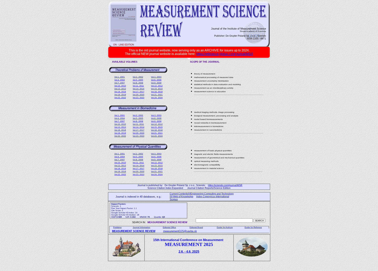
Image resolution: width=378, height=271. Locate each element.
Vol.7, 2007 (119, 83)
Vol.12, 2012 (157, 86)
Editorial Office (169, 227)
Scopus (174, 199)
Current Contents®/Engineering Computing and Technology (202, 193)
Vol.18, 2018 (157, 92)
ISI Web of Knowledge (181, 196)
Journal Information (141, 227)
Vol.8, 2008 (138, 83)
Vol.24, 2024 (157, 98)
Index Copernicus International (212, 196)
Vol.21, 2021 (157, 95)
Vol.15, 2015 (157, 89)
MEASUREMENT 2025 (189, 244)
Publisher (117, 227)
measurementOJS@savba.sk (180, 231)
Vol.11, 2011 (138, 86)
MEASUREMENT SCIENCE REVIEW (133, 231)
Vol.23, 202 (138, 98)
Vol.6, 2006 (156, 80)
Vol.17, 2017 (138, 92)
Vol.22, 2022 (120, 98)
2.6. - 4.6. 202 (189, 251)
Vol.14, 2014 (138, 89)
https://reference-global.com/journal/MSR (224, 54)
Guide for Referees (253, 227)
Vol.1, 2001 (119, 77)
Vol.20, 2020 (138, 95)
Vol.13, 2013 (120, 89)
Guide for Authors (225, 227)
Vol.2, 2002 (138, 77)
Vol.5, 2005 (138, 80)
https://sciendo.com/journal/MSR (225, 185)
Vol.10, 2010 (120, 86)
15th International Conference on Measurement (189, 240)
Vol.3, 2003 (156, 77)
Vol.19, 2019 (120, 95)
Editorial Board (196, 227)
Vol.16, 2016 (120, 92)
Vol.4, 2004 (119, 80)
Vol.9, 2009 (156, 83)
